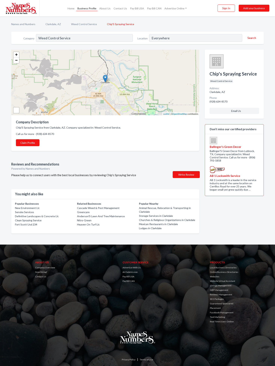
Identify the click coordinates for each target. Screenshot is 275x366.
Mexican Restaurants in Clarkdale (158, 224)
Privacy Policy (128, 359)
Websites (214, 276)
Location (143, 38)
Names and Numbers (23, 24)
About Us (105, 8)
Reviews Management (221, 294)
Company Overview (45, 267)
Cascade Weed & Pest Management (98, 208)
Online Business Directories (224, 272)
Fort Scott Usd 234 (26, 224)
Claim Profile (27, 142)
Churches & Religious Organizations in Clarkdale (167, 220)
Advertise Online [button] (174, 8)
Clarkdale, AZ (53, 24)
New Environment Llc (27, 208)
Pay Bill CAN (154, 8)
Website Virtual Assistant (222, 281)
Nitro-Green (84, 220)
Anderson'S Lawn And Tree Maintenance (101, 216)
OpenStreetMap (179, 113)
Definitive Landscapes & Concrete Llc (37, 216)
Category (28, 38)
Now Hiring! (41, 272)
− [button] (16, 60)
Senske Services (24, 212)
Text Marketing (217, 317)
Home (71, 8)
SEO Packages (217, 299)
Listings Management (220, 285)
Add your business (254, 8)
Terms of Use (146, 359)
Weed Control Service (84, 24)
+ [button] (16, 54)
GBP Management (219, 290)
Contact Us (120, 8)
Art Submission (130, 272)
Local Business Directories (223, 267)
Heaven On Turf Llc (88, 224)
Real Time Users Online (222, 321)
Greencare (83, 212)
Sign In (226, 8)
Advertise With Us (132, 267)
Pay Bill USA (137, 8)
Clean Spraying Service (28, 220)
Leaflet (166, 113)
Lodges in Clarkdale (150, 228)
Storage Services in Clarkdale (156, 215)
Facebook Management (221, 312)
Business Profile (86, 8)
